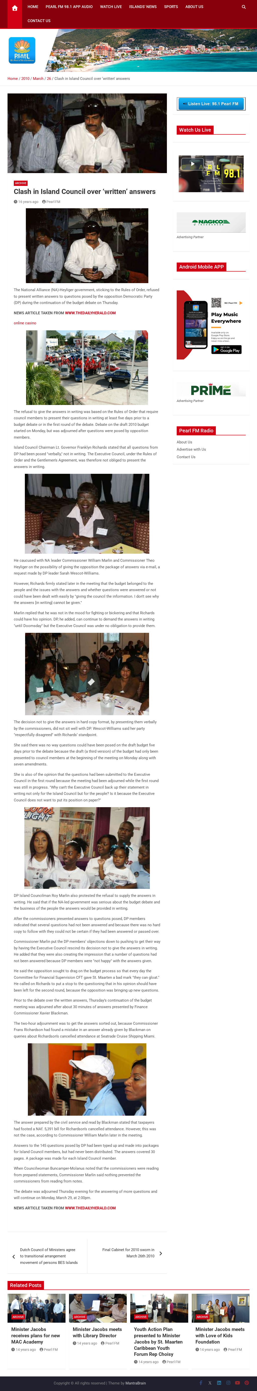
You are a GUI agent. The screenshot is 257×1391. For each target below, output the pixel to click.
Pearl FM (53, 202)
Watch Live (111, 7)
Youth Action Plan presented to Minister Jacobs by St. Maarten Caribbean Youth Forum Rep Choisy (158, 1341)
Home (33, 7)
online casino (25, 323)
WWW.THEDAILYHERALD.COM (90, 313)
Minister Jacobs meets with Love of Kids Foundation (220, 1335)
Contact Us (39, 21)
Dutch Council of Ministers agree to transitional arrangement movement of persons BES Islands (49, 1256)
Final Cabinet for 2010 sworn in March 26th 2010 (128, 1253)
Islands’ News (143, 7)
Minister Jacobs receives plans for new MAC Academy (35, 1335)
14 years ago (26, 1350)
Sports (171, 7)
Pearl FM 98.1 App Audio (69, 7)
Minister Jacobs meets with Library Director (97, 1332)
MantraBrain (135, 1383)
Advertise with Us (191, 449)
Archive (20, 183)
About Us (194, 7)
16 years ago (28, 202)
